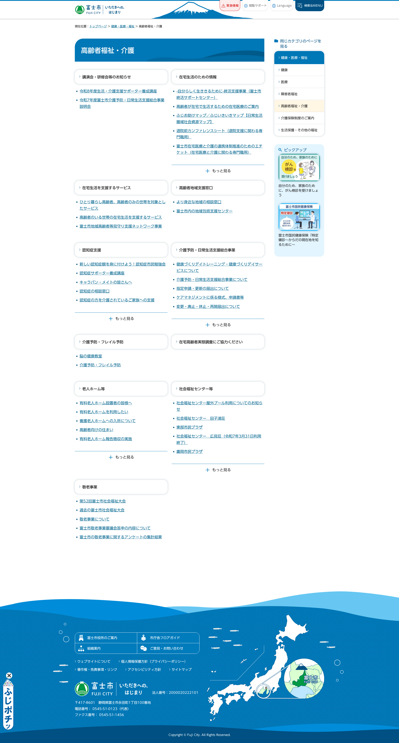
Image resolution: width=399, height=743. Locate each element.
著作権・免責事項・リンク (97, 669)
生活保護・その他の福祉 (299, 130)
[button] (230, 5)
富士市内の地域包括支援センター (204, 211)
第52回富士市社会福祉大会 (103, 501)
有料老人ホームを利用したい (104, 412)
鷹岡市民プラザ (189, 451)
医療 (284, 82)
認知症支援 (91, 250)
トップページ (98, 26)
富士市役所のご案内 (102, 637)
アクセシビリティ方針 (144, 669)
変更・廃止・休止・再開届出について (208, 306)
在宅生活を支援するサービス (106, 188)
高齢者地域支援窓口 (196, 188)
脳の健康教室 (91, 356)
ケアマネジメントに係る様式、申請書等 (210, 297)
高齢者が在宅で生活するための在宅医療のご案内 (217, 106)
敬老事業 (89, 487)
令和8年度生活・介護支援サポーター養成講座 (118, 91)
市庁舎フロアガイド (165, 637)
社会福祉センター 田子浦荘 (200, 418)
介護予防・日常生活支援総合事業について (212, 279)
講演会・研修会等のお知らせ (106, 77)
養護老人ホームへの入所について (108, 421)
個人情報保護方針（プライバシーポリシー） (154, 661)
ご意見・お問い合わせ (166, 648)
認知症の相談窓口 (95, 291)
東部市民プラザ (189, 427)
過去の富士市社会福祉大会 (102, 510)
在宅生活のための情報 (198, 77)
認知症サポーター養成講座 (102, 273)
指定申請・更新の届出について (202, 288)
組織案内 (94, 648)
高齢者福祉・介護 (294, 106)
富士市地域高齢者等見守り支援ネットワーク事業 (121, 226)
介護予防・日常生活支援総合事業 (207, 250)
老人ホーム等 (93, 389)
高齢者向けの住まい (96, 430)
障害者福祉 (289, 94)
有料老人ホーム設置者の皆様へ (106, 403)
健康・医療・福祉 (122, 26)
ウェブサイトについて (94, 661)
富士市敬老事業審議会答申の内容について (115, 528)
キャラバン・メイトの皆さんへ (106, 282)
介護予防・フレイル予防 (102, 342)
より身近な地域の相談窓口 (198, 202)
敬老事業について (95, 519)
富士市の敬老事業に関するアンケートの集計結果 (121, 537)
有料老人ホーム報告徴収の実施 (106, 439)
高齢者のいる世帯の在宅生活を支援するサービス (121, 217)
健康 (284, 70)
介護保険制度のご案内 (297, 118)
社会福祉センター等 (196, 389)
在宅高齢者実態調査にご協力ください (211, 342)
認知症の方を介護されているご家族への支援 (117, 300)
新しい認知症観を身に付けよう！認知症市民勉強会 (123, 264)
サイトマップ (182, 669)
